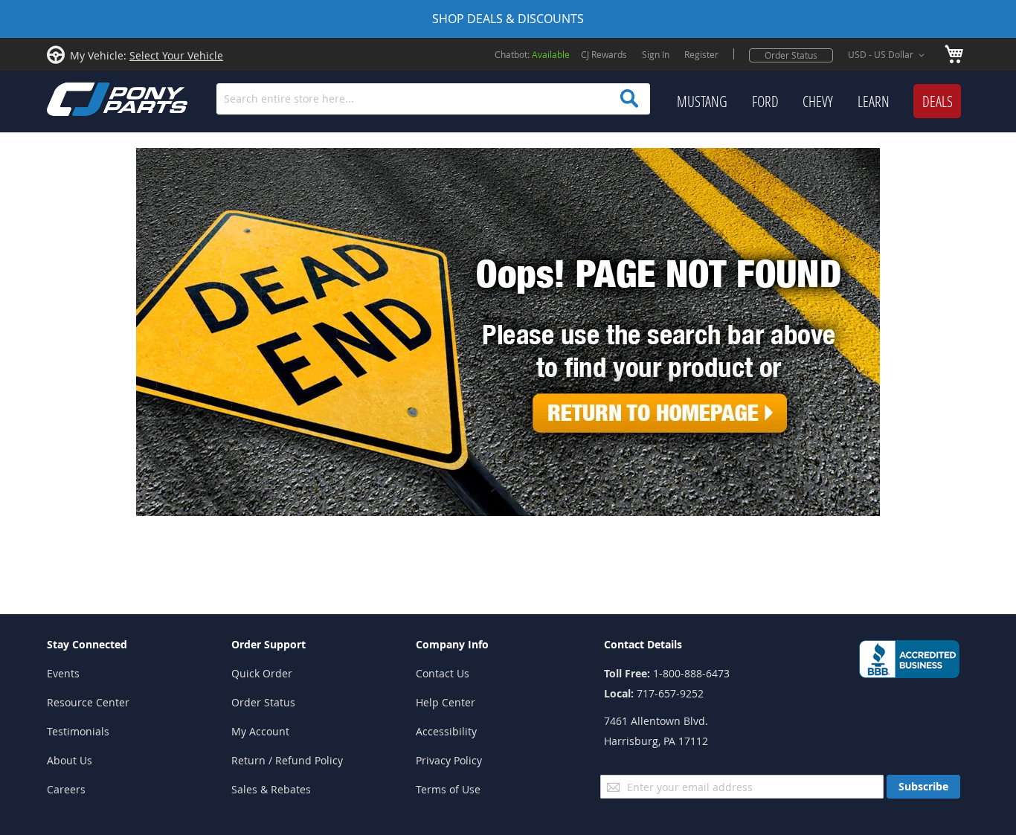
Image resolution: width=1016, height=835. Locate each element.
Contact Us (442, 673)
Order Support (268, 644)
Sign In (655, 54)
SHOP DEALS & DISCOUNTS (508, 18)
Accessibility (446, 731)
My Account (260, 731)
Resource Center (88, 702)
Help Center (445, 702)
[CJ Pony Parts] (84, 98)
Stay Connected (87, 644)
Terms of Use (448, 789)
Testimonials (78, 731)
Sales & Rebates (271, 789)
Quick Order (261, 673)
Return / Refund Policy (287, 760)
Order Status (791, 55)
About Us (69, 760)
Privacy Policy (449, 760)
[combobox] (433, 99)
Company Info (452, 644)
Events (63, 673)
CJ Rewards (604, 54)
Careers (66, 789)
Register (701, 54)
